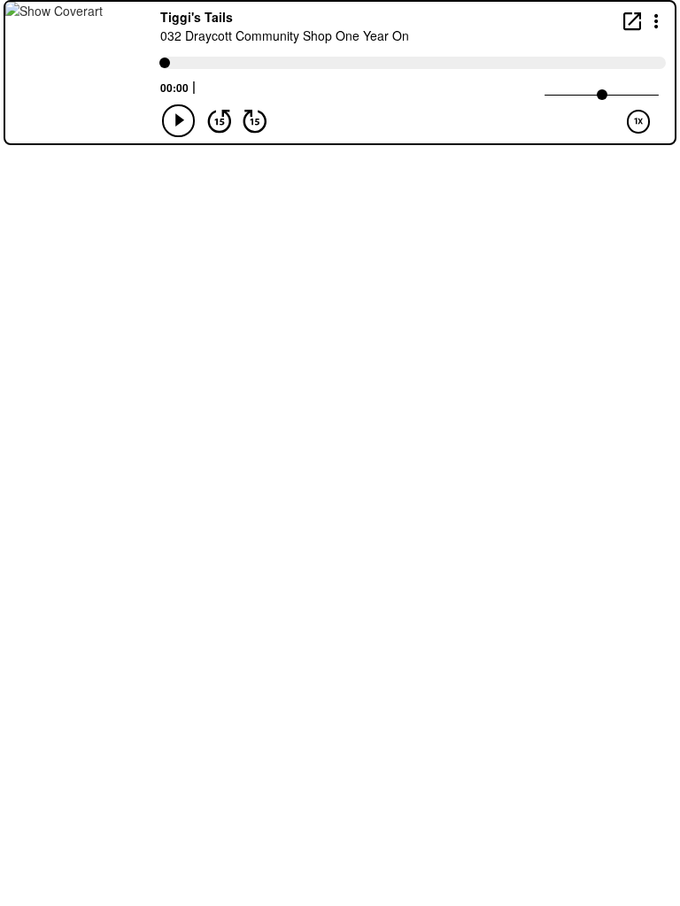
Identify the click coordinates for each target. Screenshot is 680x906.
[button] (656, 20)
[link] (632, 20)
